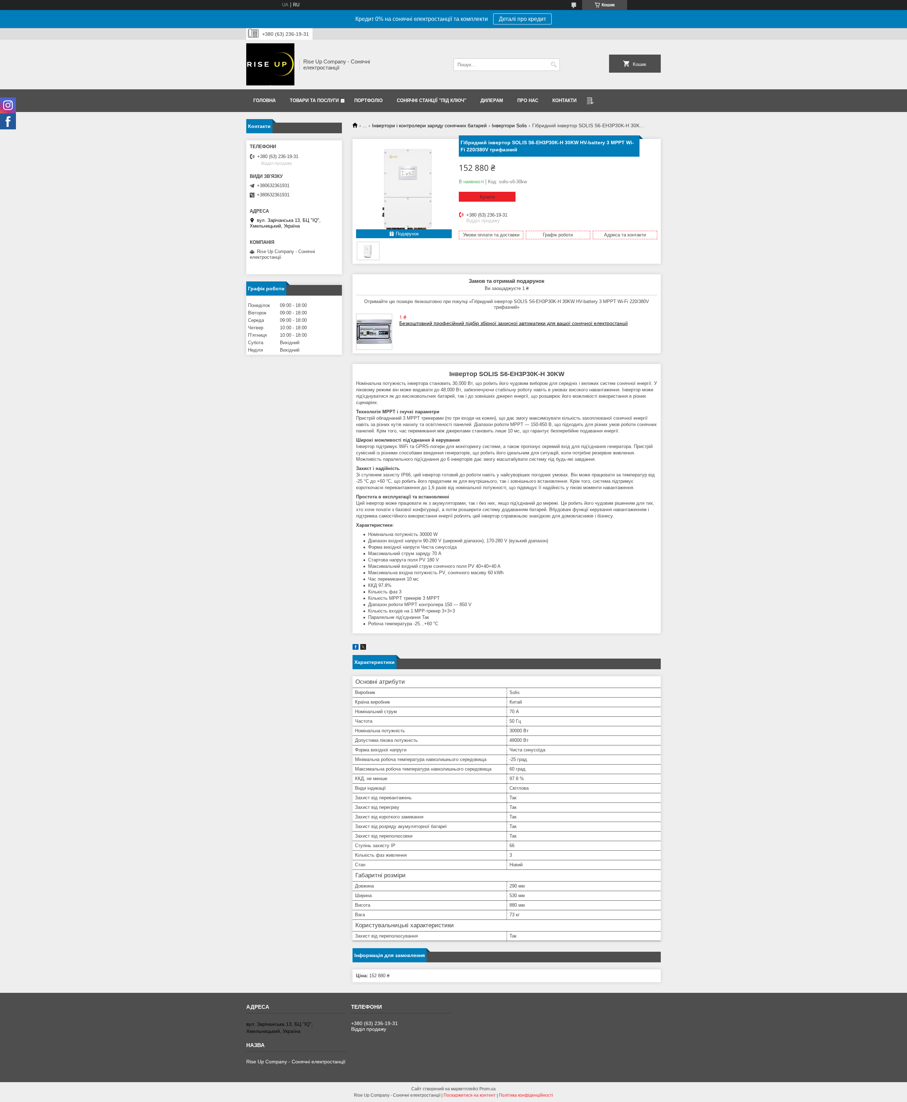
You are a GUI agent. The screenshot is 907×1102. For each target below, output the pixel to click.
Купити (487, 197)
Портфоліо (368, 100)
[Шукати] (553, 64)
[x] (363, 648)
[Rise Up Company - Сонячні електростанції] (270, 64)
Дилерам (491, 100)
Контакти (564, 100)
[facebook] (356, 648)
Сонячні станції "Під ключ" (431, 100)
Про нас (527, 100)
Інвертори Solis (509, 125)
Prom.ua (487, 1088)
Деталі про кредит (522, 19)
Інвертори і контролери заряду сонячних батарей (429, 125)
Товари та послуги (314, 100)
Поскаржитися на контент (470, 1095)
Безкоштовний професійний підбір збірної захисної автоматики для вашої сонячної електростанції (513, 323)
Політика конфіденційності (526, 1095)
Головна (264, 100)
